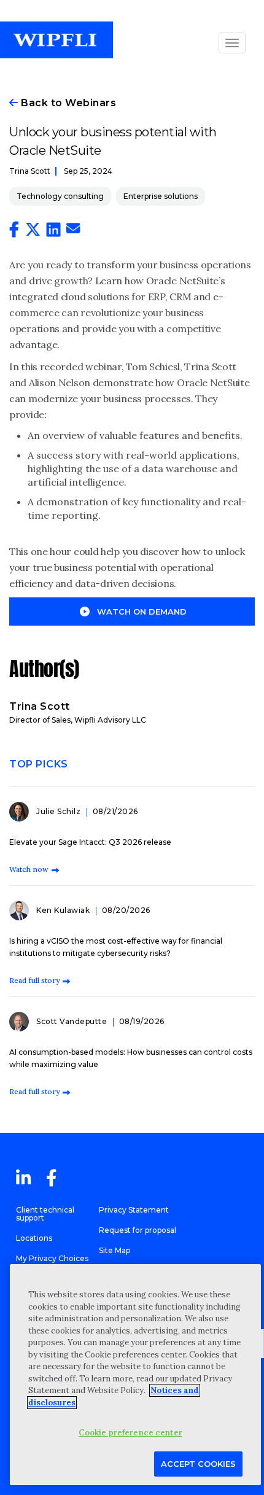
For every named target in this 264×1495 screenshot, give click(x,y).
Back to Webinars (67, 103)
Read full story (34, 980)
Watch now (29, 869)
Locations (34, 1238)
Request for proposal (137, 1230)
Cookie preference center (130, 1432)
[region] (135, 1374)
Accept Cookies (198, 1464)
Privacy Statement (134, 1209)
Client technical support (45, 1213)
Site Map (114, 1250)
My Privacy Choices (52, 1258)
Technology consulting (60, 196)
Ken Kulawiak (64, 910)
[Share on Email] (73, 230)
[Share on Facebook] (14, 232)
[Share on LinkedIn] (53, 232)
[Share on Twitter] (33, 232)
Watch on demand (142, 611)
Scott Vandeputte (72, 1021)
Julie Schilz (59, 811)
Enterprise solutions (160, 196)
